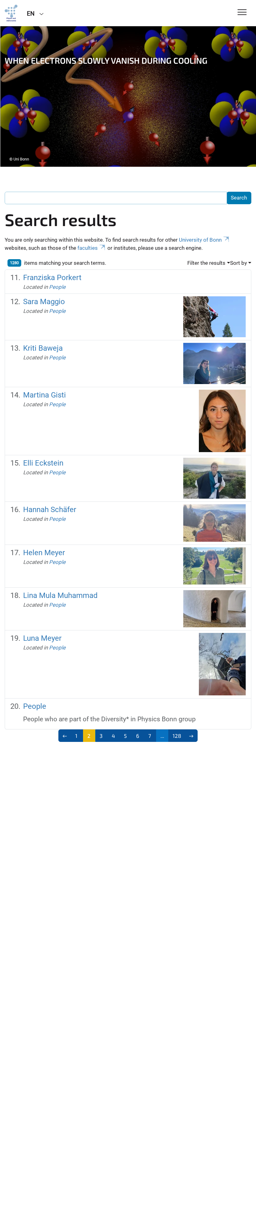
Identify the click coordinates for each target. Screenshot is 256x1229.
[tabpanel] (128, 96)
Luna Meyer (42, 638)
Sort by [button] (238, 263)
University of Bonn (200, 240)
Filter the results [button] (206, 263)
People (57, 287)
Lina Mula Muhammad (60, 595)
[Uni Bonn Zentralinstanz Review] (11, 13)
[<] (64, 735)
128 (177, 736)
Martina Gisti (44, 395)
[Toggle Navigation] (242, 12)
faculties (87, 248)
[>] (191, 735)
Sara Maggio (44, 301)
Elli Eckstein (43, 463)
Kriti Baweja (43, 348)
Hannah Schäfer (49, 509)
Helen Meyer (44, 552)
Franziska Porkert (52, 277)
